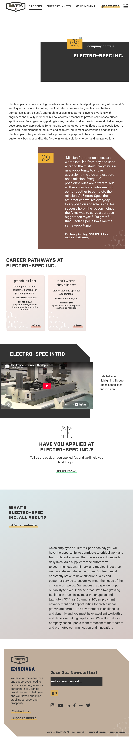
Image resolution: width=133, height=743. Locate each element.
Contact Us (20, 711)
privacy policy (117, 732)
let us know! (66, 471)
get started (110, 6)
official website (23, 525)
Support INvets (24, 718)
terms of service (98, 732)
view (36, 325)
